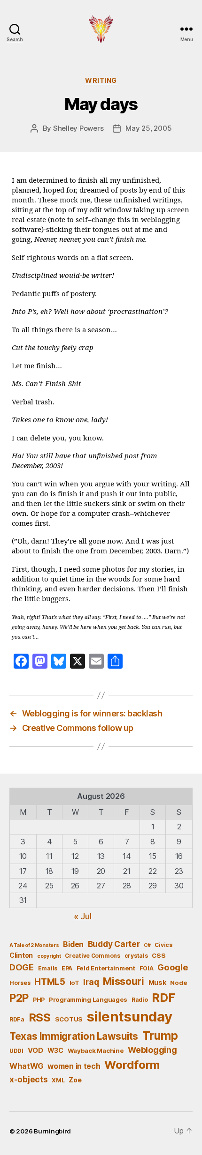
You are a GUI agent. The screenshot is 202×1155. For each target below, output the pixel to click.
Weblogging (152, 1050)
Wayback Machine (96, 1050)
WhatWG (26, 1066)
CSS (158, 955)
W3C (55, 1050)
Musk (157, 982)
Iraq (91, 982)
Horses (19, 982)
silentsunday (129, 1016)
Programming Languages (88, 999)
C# (147, 945)
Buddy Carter (114, 944)
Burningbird (52, 1131)
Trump (160, 1035)
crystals (136, 955)
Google (172, 967)
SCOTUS (69, 1019)
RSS (40, 1017)
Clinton (21, 955)
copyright (49, 956)
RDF (163, 998)
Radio (140, 999)
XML (58, 1080)
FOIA (147, 968)
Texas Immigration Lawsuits (73, 1036)
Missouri (123, 981)
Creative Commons (92, 955)
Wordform (132, 1065)
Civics (163, 944)
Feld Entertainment (106, 968)
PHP (39, 999)
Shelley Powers (78, 128)
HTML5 (49, 981)
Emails (47, 968)
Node (178, 982)
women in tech (74, 1066)
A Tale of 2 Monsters (34, 945)
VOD (35, 1050)
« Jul (83, 916)
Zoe (75, 1080)
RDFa (16, 1019)
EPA (67, 968)
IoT (74, 982)
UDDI (16, 1050)
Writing (101, 80)
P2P (19, 998)
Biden (73, 944)
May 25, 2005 (148, 128)
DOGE (21, 967)
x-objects (28, 1079)
